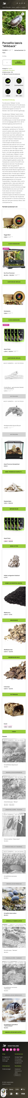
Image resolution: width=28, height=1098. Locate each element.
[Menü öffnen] (22, 3)
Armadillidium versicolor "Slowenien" (10, 988)
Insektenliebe (6, 7)
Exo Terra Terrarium (9, 273)
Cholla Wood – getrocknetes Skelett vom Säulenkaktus (14, 388)
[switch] (3, 1096)
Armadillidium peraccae (10, 876)
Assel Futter (7, 349)
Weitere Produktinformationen (12, 74)
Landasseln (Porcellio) (8, 70)
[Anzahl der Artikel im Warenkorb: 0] (24, 3)
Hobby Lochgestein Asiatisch (12, 575)
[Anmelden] (19, 3)
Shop (13, 7)
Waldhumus (7, 612)
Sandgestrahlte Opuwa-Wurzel (12, 425)
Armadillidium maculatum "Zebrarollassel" (11, 1025)
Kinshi (5, 723)
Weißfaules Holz (8, 649)
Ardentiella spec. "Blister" (11, 802)
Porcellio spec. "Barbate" (11, 950)
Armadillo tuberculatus (10, 913)
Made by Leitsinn (6, 1084)
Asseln (18, 7)
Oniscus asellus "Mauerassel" (12, 839)
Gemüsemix (7, 311)
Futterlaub (7, 686)
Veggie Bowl (7, 234)
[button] (22, 14)
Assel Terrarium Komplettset (12, 464)
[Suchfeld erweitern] (17, 3)
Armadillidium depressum (11, 764)
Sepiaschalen (7, 501)
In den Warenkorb (18, 62)
